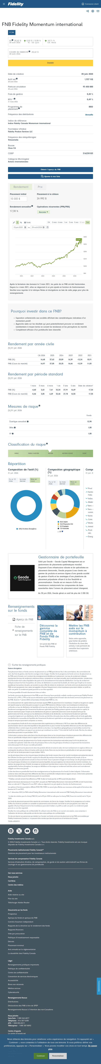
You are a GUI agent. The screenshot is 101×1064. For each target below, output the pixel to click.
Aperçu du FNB (24, 619)
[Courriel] (98, 11)
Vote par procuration (16, 933)
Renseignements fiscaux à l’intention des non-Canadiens (30, 1009)
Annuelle (89, 115)
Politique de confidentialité (19, 968)
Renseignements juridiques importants (23, 965)
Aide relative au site (16, 895)
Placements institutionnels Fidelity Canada (26, 850)
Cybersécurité (13, 992)
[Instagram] (35, 831)
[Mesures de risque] (39, 405)
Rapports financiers (15, 930)
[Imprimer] (93, 11)
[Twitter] (19, 831)
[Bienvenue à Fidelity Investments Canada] (16, 4)
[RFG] (14, 98)
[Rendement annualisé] (32, 206)
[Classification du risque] (47, 443)
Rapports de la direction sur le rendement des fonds (29, 926)
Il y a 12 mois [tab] (12, 480)
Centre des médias (15, 885)
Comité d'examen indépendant (20, 922)
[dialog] (50, 1049)
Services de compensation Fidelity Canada (25, 859)
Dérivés (11, 941)
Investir (50, 63)
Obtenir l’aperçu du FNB (50, 170)
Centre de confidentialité (18, 972)
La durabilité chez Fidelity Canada (22, 953)
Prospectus (12, 914)
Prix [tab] (40, 187)
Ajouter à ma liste (52, 177)
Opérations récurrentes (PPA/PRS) (53, 207)
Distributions (13, 1002)
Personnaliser (58, 1056)
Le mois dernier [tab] (23, 480)
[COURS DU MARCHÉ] (29, 51)
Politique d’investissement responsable (23, 937)
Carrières (11, 881)
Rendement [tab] (21, 187)
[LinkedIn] (11, 831)
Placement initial (18, 194)
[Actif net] (17, 78)
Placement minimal (16, 945)
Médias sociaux (14, 988)
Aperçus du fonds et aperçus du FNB (22, 918)
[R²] (13, 433)
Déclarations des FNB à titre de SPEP (23, 1005)
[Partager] (87, 11)
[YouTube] (27, 831)
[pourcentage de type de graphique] (21, 222)
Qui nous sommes (15, 873)
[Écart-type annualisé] (28, 421)
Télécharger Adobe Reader (19, 902)
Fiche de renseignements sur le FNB (24, 631)
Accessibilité (13, 980)
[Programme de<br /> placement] (19, 108)
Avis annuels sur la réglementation (22, 949)
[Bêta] (15, 427)
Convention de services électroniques (23, 976)
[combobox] (43, 212)
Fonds (28, 222)
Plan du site (12, 898)
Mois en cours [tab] (34, 480)
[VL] (12, 40)
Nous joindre (13, 877)
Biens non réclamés (16, 984)
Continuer (41, 1056)
